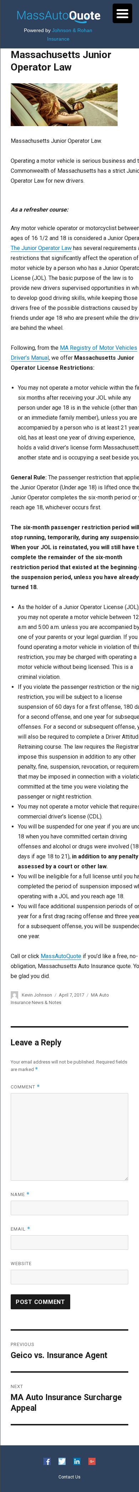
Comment (25, 1087)
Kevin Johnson (37, 995)
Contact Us (69, 1477)
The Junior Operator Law (41, 248)
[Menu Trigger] (122, 13)
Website (21, 1263)
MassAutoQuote (61, 956)
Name (20, 1194)
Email (20, 1229)
